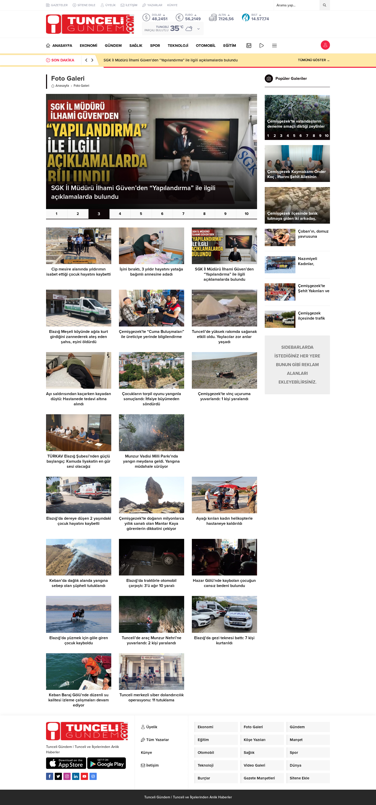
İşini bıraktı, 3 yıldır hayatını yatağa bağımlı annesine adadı (151, 272)
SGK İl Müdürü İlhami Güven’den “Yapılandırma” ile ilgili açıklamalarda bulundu (224, 274)
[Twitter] (58, 776)
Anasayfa (62, 86)
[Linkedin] (75, 776)
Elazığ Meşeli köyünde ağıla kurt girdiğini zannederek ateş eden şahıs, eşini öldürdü (175, 60)
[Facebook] (49, 776)
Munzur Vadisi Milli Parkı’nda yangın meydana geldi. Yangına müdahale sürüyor (151, 461)
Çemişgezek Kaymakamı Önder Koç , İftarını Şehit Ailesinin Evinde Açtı (296, 176)
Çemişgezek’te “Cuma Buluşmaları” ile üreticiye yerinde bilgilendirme (151, 334)
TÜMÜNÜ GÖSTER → (314, 60)
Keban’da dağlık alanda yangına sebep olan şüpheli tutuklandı (78, 583)
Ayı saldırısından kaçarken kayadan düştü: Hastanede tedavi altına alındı (78, 399)
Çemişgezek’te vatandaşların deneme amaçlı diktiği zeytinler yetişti (296, 126)
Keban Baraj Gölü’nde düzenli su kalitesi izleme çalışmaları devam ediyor (78, 700)
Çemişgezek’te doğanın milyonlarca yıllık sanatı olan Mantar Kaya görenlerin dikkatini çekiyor (151, 523)
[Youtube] (84, 776)
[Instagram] (67, 776)
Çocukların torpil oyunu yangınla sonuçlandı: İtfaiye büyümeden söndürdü (151, 399)
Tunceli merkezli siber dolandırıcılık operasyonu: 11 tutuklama (151, 697)
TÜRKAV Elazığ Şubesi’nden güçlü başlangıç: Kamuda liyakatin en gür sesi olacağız (78, 461)
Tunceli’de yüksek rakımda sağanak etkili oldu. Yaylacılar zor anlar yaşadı (224, 336)
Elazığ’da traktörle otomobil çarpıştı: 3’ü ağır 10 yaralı (151, 583)
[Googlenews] (93, 776)
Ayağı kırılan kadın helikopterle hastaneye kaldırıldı (224, 521)
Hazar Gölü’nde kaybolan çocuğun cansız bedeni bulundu (224, 583)
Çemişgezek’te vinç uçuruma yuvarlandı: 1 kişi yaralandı (224, 396)
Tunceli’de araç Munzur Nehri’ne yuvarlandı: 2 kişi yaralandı (151, 640)
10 (247, 214)
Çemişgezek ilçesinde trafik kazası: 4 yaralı (311, 318)
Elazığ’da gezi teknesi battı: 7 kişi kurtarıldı (224, 640)
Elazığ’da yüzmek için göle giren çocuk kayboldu (78, 640)
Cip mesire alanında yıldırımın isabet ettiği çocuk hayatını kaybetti (78, 272)
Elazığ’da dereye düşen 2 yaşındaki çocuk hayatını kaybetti (78, 521)
